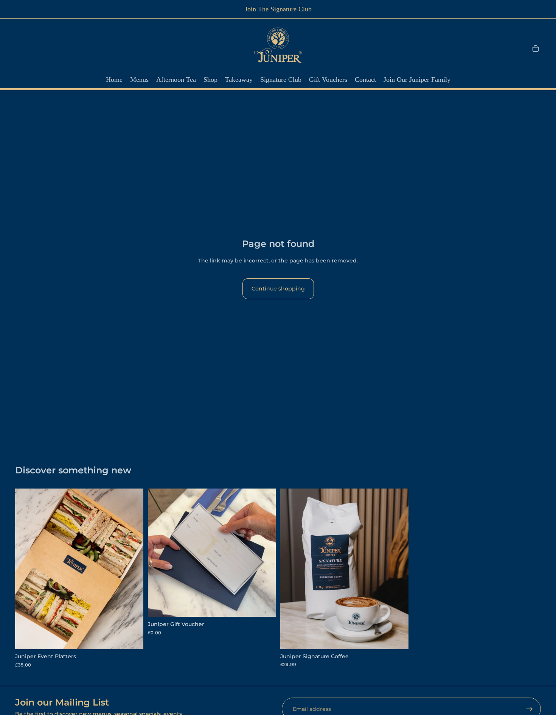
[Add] (264, 605)
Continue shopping (278, 288)
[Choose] (131, 637)
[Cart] (535, 48)
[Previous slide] (26, 568)
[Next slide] (132, 568)
